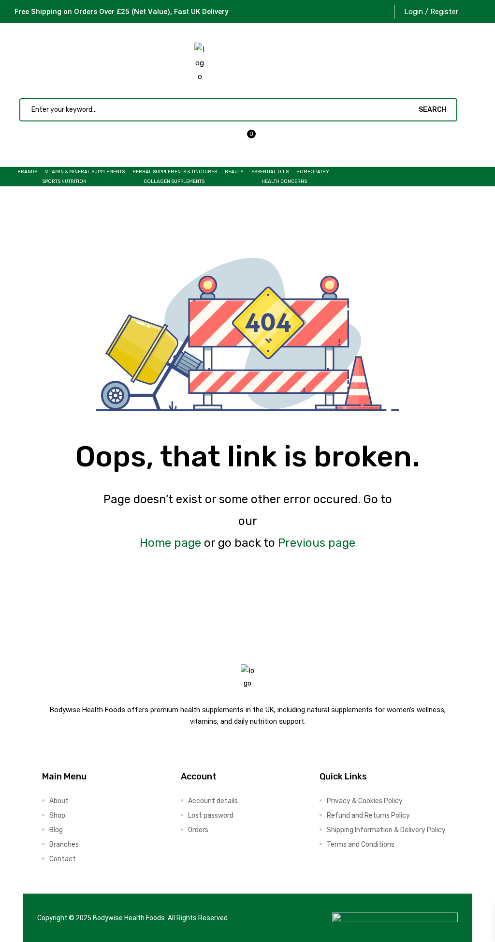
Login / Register (431, 11)
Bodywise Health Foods (129, 918)
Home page (170, 543)
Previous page (316, 543)
